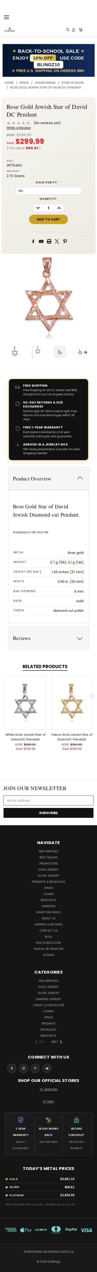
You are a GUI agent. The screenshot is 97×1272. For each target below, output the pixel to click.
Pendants (49, 1023)
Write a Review (19, 128)
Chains (48, 894)
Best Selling (49, 857)
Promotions (49, 863)
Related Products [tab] (45, 666)
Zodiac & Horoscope (48, 1005)
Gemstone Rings (48, 912)
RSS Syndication (48, 943)
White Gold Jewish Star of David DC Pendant (25, 737)
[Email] (41, 241)
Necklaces (48, 1030)
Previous (5, 695)
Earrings (49, 906)
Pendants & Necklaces (48, 882)
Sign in (39, 949)
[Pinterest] (65, 241)
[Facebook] (33, 241)
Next (92, 695)
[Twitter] (57, 241)
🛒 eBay (48, 1101)
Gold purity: (48, 182)
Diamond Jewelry (48, 999)
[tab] (48, 478)
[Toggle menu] (6, 16)
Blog (48, 937)
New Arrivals (49, 851)
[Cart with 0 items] (80, 29)
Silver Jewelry (48, 876)
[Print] (49, 241)
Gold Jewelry (48, 870)
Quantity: (48, 199)
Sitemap (48, 955)
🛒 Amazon (48, 1089)
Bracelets (48, 900)
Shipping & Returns (48, 924)
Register (56, 949)
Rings (48, 888)
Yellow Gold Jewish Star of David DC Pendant (72, 737)
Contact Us (48, 931)
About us (49, 918)
